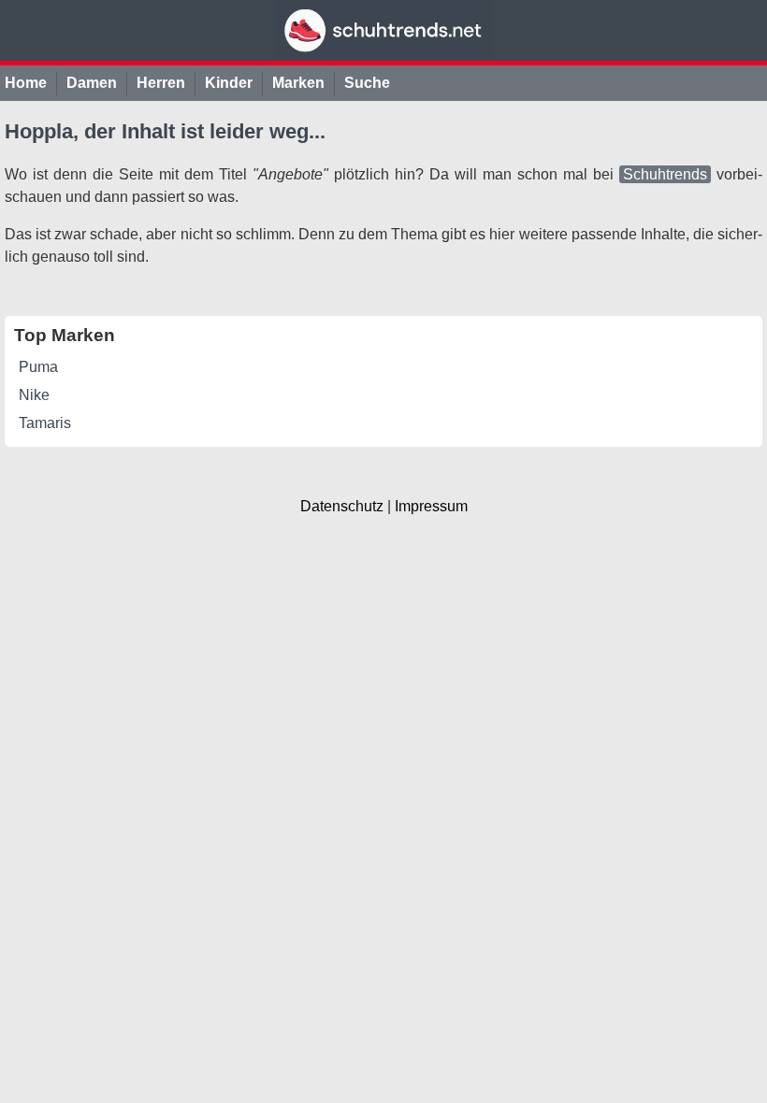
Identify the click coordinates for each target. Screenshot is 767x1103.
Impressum (431, 506)
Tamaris (45, 423)
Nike (34, 395)
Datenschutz (342, 506)
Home (26, 83)
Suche (367, 83)
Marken (298, 83)
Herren (161, 83)
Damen (91, 83)
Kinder (229, 83)
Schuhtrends (665, 174)
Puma (38, 367)
